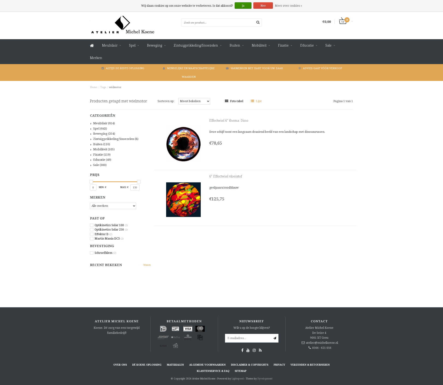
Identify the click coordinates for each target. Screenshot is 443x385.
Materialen (175, 364)
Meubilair (109, 45)
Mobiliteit (259, 45)
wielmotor (115, 87)
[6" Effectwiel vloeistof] (183, 199)
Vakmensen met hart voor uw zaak (257, 68)
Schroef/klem (105, 253)
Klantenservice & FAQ (213, 371)
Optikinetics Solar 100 (111, 225)
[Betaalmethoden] (163, 328)
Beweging (154, 45)
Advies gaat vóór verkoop (322, 68)
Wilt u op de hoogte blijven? (251, 328)
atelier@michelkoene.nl (322, 343)
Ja (243, 6)
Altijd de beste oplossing (125, 68)
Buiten (235, 45)
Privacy (279, 364)
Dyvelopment (264, 378)
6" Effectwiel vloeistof (225, 176)
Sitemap (240, 371)
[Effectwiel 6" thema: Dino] (183, 143)
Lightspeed (238, 378)
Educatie (307, 45)
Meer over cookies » (288, 6)
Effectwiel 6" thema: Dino (228, 120)
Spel (132, 45)
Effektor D (103, 234)
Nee (263, 6)
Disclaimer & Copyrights (249, 364)
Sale (328, 45)
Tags (103, 87)
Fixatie (283, 45)
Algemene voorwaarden (207, 364)
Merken (96, 58)
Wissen (147, 265)
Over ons (120, 364)
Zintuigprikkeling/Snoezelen (196, 45)
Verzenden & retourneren (310, 364)
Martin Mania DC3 (109, 238)
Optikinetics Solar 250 (111, 229)
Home (93, 87)
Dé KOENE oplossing (147, 364)
